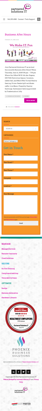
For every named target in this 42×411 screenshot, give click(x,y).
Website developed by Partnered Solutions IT (16, 379)
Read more (30, 100)
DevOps (4, 288)
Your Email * (8, 162)
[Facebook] (18, 372)
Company (7, 178)
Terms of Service (10, 219)
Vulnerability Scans (9, 278)
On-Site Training (8, 269)
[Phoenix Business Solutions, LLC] (21, 317)
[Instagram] (28, 372)
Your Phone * (8, 170)
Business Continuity (9, 254)
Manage (17, 107)
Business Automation (10, 293)
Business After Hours (18, 34)
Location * (7, 186)
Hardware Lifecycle (9, 298)
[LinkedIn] (13, 372)
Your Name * (8, 154)
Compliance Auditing (10, 273)
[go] (35, 129)
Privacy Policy (33, 217)
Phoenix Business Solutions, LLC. (30, 362)
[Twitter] (23, 372)
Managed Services (8, 249)
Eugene (26, 96)
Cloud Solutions (8, 258)
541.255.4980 (12, 19)
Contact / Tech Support (26, 19)
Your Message (9, 194)
